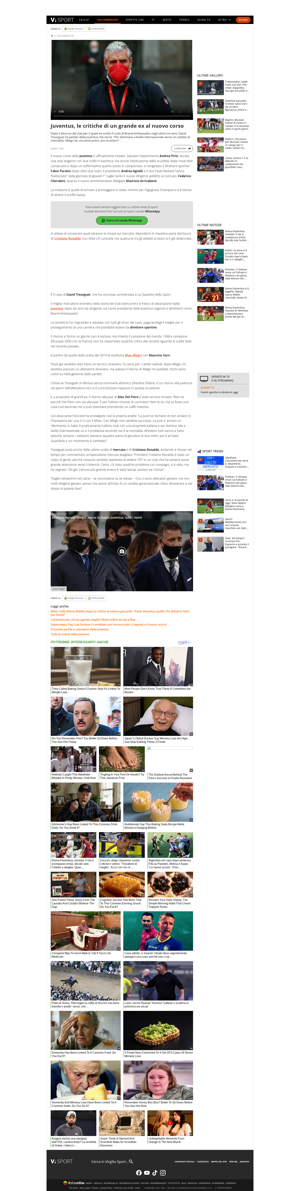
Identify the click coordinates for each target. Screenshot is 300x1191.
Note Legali (85, 1188)
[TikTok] (155, 1174)
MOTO (167, 19)
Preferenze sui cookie (124, 1188)
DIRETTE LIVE (135, 19)
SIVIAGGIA (192, 1183)
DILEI (183, 1183)
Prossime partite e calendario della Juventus (80, 629)
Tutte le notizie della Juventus (70, 634)
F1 (153, 19)
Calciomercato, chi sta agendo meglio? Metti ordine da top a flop (93, 620)
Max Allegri (133, 355)
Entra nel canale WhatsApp (124, 220)
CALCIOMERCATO (107, 19)
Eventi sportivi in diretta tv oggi (219, 392)
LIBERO (88, 1183)
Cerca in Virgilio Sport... (109, 1161)
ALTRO (222, 19)
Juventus (57, 308)
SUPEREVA (231, 1183)
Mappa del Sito (219, 1161)
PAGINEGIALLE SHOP (129, 1183)
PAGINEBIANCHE (158, 1183)
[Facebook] (139, 1174)
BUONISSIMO (218, 1183)
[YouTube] (147, 1174)
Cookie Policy (106, 1188)
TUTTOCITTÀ (174, 1183)
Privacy (95, 1188)
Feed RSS (233, 1161)
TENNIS (184, 19)
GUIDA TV (203, 19)
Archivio (244, 1161)
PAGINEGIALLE (111, 1183)
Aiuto (137, 1188)
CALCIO (84, 19)
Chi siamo (73, 1188)
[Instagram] (163, 1174)
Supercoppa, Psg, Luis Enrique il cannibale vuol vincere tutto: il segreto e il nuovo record (109, 624)
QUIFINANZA (205, 1183)
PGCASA (145, 1183)
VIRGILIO (98, 1183)
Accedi (243, 19)
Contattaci (203, 1161)
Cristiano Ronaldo (67, 238)
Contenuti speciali (185, 1161)
